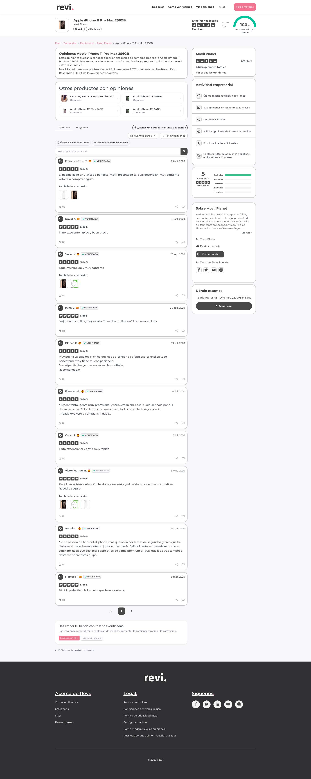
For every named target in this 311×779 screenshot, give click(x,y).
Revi (57, 43)
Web (80, 29)
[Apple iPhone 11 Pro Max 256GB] (74, 194)
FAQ (58, 715)
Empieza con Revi (69, 638)
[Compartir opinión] (177, 207)
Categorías (70, 43)
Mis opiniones (205, 6)
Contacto (95, 29)
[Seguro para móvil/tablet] (74, 283)
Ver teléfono (207, 239)
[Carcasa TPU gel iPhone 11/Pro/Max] (63, 194)
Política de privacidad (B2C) (140, 715)
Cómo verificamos (180, 6)
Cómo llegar (225, 306)
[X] (206, 270)
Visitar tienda (210, 254)
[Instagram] (221, 270)
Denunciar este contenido (77, 650)
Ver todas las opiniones (211, 72)
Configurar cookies (135, 722)
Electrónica (86, 43)
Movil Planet (104, 43)
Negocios (158, 6)
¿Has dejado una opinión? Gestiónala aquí (149, 735)
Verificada (103, 161)
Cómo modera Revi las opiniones (144, 729)
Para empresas (245, 6)
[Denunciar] (183, 207)
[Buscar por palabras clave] (184, 151)
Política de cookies (135, 702)
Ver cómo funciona (92, 638)
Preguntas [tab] (82, 127)
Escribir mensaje (210, 246)
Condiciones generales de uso (142, 709)
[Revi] (65, 7)
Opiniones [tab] (64, 127)
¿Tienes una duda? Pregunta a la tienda (161, 127)
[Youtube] (214, 270)
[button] (224, 232)
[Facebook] (199, 270)
